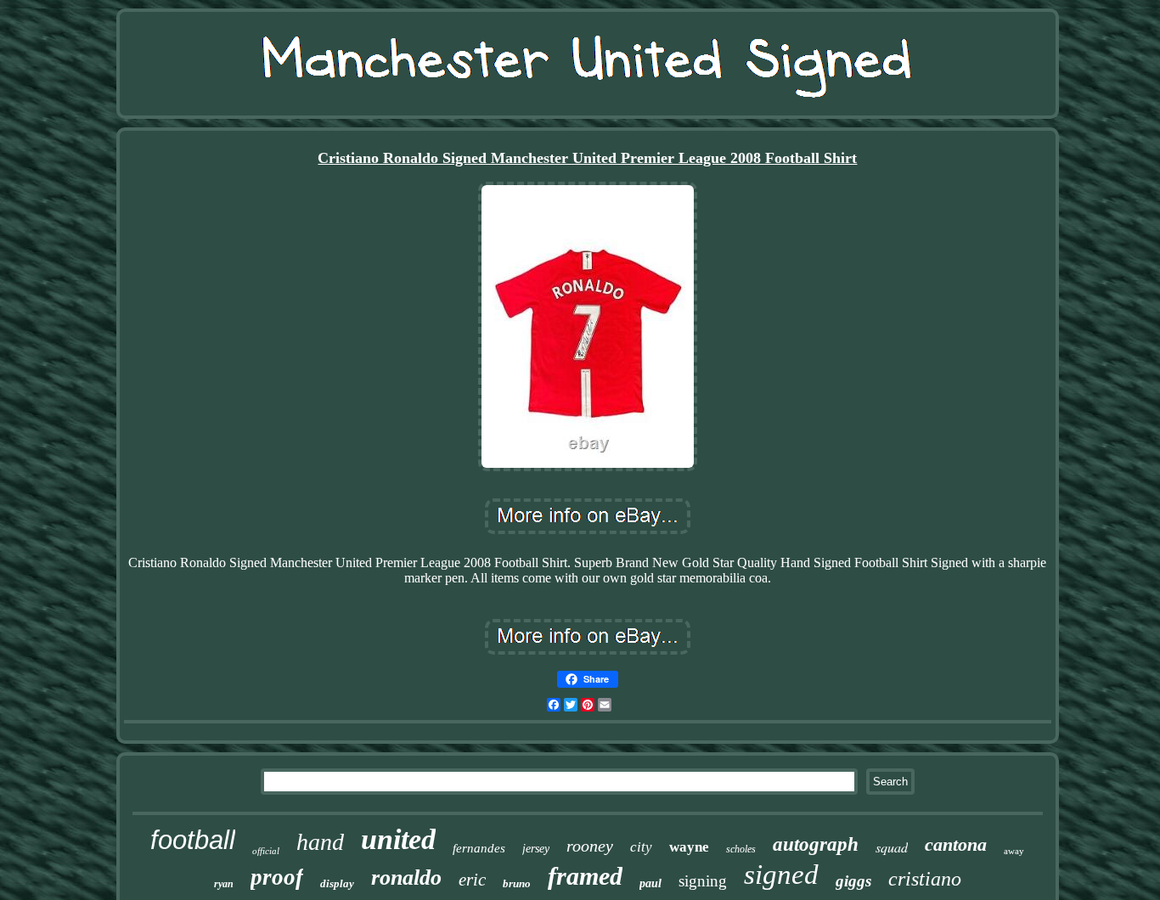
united (398, 839)
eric (472, 879)
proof (277, 877)
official (265, 851)
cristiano (924, 879)
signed (781, 874)
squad (892, 847)
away (1014, 851)
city (641, 847)
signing (703, 881)
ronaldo (406, 877)
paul (650, 883)
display (337, 883)
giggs (853, 881)
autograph (816, 844)
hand (320, 842)
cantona (956, 844)
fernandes (479, 848)
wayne (689, 847)
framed (585, 876)
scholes (741, 849)
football (192, 840)
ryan (224, 884)
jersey (535, 848)
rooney (589, 845)
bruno (517, 883)
